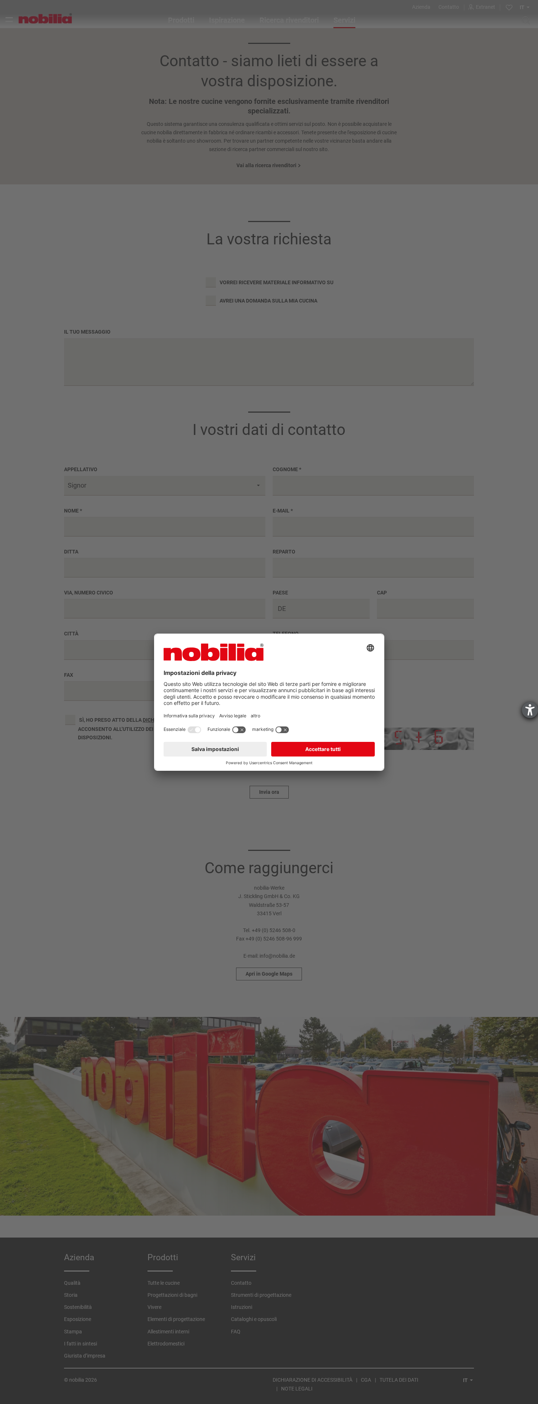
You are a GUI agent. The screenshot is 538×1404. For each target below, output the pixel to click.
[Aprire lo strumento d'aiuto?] (530, 710)
